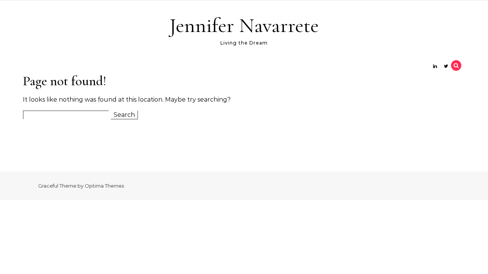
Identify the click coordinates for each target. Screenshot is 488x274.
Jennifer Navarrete (244, 25)
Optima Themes (104, 186)
